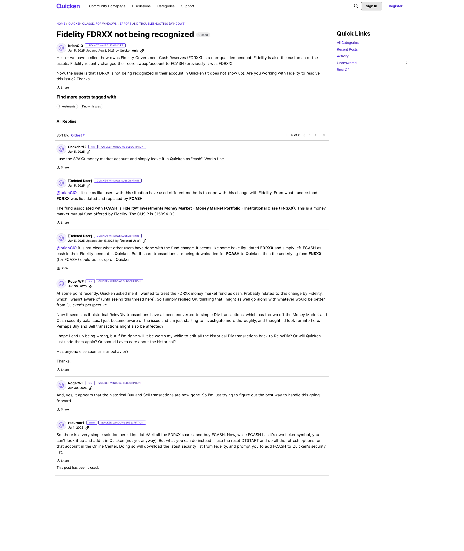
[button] (61, 48)
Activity (343, 56)
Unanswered (372, 63)
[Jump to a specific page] (323, 135)
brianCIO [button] (75, 46)
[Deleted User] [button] (80, 181)
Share (63, 88)
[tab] (66, 121)
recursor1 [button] (76, 423)
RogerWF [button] (76, 281)
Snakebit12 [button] (77, 147)
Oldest (77, 135)
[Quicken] (68, 6)
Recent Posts (347, 49)
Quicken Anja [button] (129, 50)
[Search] (356, 6)
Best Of (343, 70)
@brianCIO (67, 192)
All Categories (348, 42)
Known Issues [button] (91, 106)
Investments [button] (67, 106)
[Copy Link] (142, 50)
